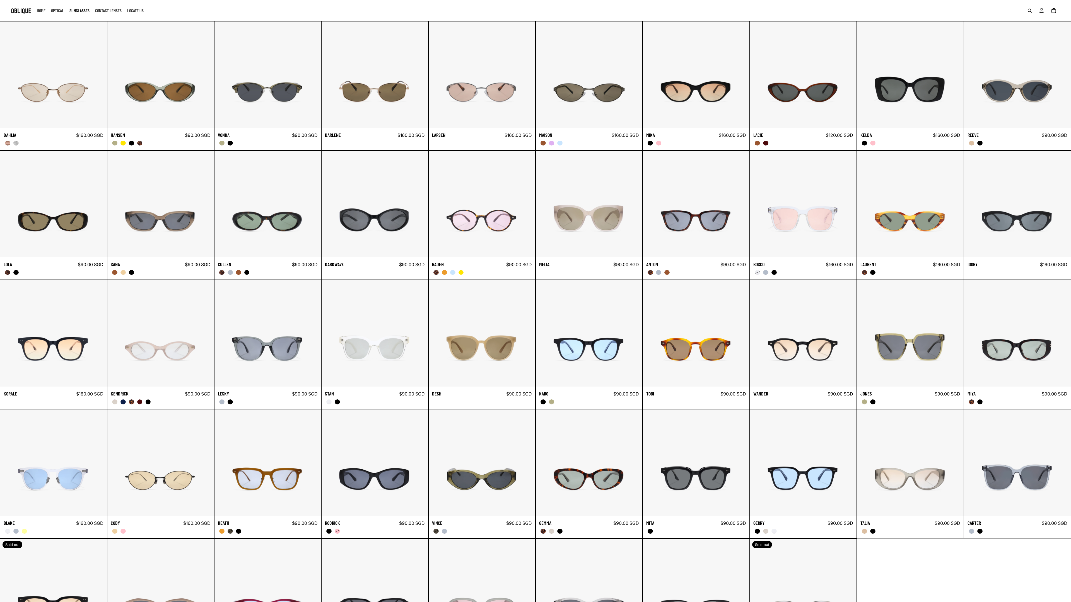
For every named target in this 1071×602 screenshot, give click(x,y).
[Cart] (1054, 10)
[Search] (1030, 10)
